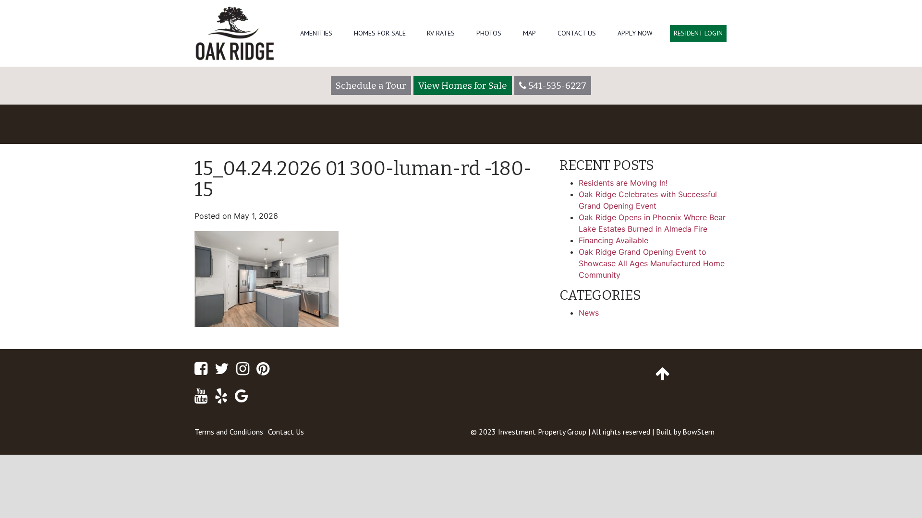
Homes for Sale (380, 33)
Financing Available (613, 240)
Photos (488, 33)
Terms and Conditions (228, 431)
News (589, 313)
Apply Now (635, 33)
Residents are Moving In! (623, 183)
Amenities (316, 33)
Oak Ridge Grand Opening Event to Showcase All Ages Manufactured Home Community (652, 263)
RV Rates (441, 33)
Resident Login (698, 33)
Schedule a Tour (371, 85)
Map (529, 33)
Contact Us (577, 33)
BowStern (698, 431)
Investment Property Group (542, 431)
